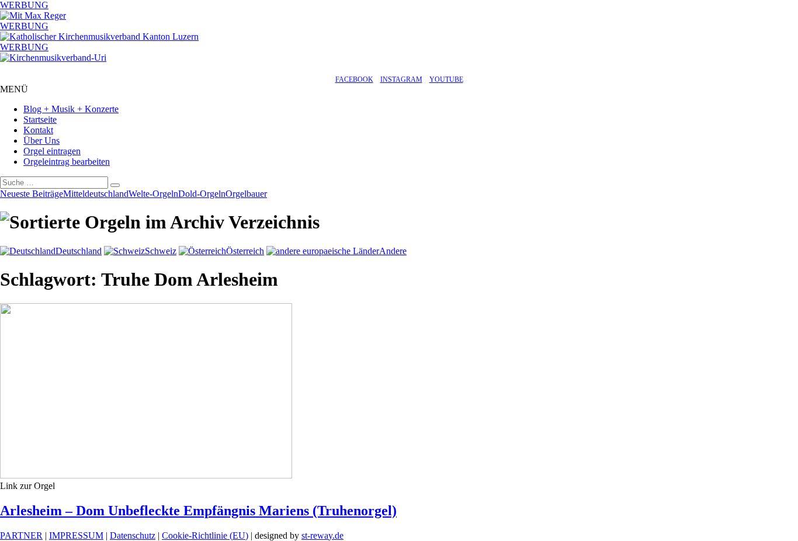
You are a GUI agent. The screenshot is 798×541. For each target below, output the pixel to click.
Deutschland (78, 251)
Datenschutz (132, 535)
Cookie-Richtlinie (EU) (205, 535)
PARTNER (21, 535)
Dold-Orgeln (201, 194)
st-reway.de (322, 535)
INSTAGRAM (401, 79)
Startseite (40, 119)
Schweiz (160, 251)
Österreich (245, 251)
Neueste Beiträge (31, 194)
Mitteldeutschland (96, 194)
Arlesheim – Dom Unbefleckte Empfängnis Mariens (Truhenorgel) (198, 510)
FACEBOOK (354, 79)
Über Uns (41, 140)
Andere (393, 251)
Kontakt (38, 130)
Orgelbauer (246, 194)
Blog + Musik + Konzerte (71, 109)
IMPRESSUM (76, 535)
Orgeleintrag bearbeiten (66, 162)
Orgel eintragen (52, 151)
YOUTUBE (446, 79)
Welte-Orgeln (153, 194)
